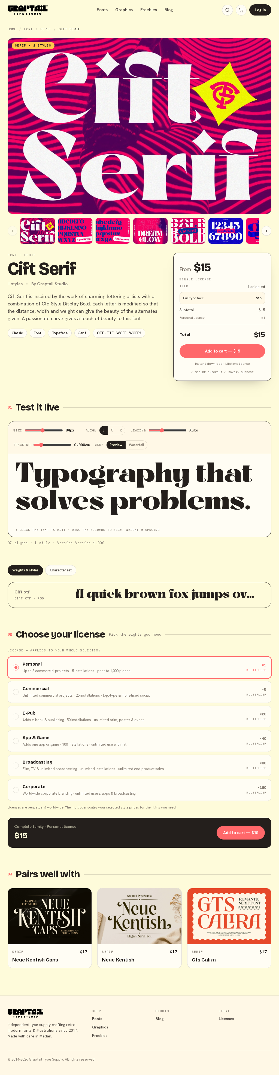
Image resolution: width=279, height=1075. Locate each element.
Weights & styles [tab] (25, 570)
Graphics (124, 10)
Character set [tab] (61, 570)
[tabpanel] (139, 595)
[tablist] (139, 570)
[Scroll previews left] (12, 231)
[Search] (227, 10)
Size (17, 430)
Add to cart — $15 (222, 351)
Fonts (102, 10)
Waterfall (136, 445)
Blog (169, 10)
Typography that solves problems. (134, 489)
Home (12, 29)
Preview (116, 445)
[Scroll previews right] (266, 231)
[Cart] (241, 10)
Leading (138, 430)
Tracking (22, 445)
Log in (260, 9)
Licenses (226, 1018)
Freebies (148, 10)
